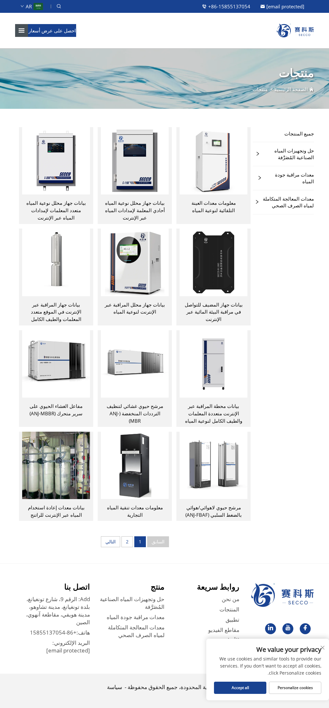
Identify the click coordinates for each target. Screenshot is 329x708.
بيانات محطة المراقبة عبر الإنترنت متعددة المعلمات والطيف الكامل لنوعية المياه (213, 413)
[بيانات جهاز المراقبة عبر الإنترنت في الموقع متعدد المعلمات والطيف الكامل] (56, 261)
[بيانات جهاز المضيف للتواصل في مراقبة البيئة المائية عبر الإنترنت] (213, 261)
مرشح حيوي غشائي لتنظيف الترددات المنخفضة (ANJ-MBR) (135, 413)
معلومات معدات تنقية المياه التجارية (135, 511)
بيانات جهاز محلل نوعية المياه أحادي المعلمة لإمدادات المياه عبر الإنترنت (135, 210)
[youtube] (287, 628)
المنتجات (229, 609)
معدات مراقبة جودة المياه (294, 178)
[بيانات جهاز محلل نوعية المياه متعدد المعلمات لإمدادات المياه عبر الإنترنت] (56, 160)
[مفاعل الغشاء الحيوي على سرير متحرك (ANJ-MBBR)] (56, 363)
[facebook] (305, 628)
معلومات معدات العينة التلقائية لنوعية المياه (213, 206)
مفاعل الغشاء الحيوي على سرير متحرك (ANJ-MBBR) (56, 410)
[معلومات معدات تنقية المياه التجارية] (134, 464)
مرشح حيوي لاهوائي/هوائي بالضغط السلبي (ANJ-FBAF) (213, 511)
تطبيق (232, 619)
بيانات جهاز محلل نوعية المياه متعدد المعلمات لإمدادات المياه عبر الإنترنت (56, 210)
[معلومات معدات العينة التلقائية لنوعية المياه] (213, 160)
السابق (158, 542)
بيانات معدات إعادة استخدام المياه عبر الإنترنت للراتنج (56, 511)
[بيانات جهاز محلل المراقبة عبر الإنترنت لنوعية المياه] (134, 261)
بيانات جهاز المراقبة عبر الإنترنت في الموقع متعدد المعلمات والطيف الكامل (56, 312)
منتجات (260, 89)
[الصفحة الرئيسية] (295, 29)
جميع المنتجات (299, 133)
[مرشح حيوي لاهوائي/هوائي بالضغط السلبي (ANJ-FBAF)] (213, 464)
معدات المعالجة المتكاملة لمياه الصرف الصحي (288, 202)
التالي (110, 542)
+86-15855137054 (229, 6)
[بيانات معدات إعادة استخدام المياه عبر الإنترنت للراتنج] (56, 464)
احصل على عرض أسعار (52, 30)
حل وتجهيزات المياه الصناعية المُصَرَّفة (294, 153)
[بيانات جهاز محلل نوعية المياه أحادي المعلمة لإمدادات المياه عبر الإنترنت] (134, 160)
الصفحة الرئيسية (291, 89)
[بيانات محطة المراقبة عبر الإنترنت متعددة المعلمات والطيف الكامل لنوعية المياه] (213, 363)
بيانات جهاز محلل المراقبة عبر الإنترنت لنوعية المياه (135, 308)
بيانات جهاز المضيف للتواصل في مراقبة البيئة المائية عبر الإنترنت (214, 312)
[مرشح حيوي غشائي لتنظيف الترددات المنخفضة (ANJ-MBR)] (134, 363)
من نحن (230, 599)
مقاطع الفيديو (223, 630)
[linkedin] (270, 628)
